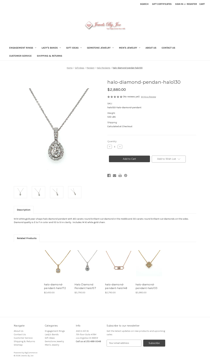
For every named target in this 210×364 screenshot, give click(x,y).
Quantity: (112, 141)
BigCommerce (31, 352)
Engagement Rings (21, 47)
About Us (151, 47)
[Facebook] (109, 175)
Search (144, 4)
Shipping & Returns (49, 55)
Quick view (57, 260)
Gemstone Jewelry (99, 47)
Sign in (179, 4)
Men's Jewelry (128, 47)
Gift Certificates (162, 4)
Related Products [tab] (27, 238)
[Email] (114, 175)
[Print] (120, 175)
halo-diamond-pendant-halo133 (146, 286)
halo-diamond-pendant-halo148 (116, 286)
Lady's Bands (50, 47)
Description (23, 209)
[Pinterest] (125, 175)
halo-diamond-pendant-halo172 (55, 286)
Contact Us (168, 47)
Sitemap (18, 344)
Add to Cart (57, 266)
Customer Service (20, 55)
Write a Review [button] (148, 96)
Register (192, 4)
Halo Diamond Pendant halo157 (85, 286)
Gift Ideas (72, 47)
